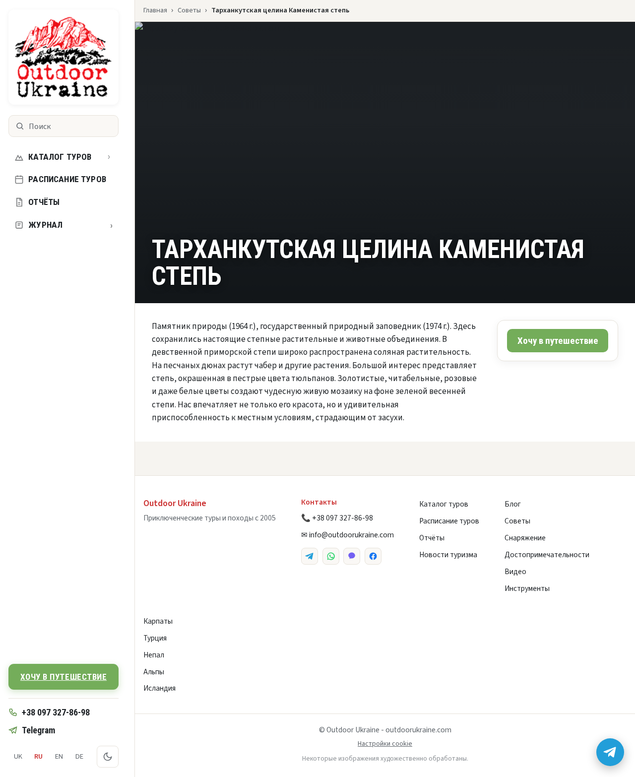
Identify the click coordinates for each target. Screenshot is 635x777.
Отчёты (44, 202)
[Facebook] (373, 556)
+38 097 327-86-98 (56, 712)
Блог (513, 504)
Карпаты (158, 621)
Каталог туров (59, 157)
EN (59, 756)
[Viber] (351, 556)
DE (79, 756)
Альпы (153, 671)
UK (18, 756)
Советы (189, 10)
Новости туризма (448, 554)
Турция (155, 638)
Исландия (159, 688)
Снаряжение (525, 537)
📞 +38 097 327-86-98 (337, 518)
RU (38, 756)
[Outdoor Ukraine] (63, 57)
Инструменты (527, 588)
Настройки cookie (385, 744)
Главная (155, 10)
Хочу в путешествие (63, 677)
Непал (153, 654)
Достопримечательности (547, 554)
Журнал (70, 225)
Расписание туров (67, 179)
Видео (515, 571)
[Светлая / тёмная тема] (108, 757)
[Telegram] (309, 556)
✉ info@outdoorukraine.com (347, 534)
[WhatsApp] (330, 556)
